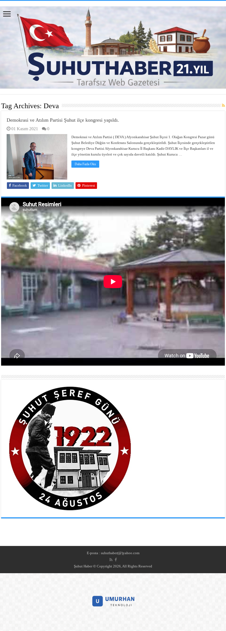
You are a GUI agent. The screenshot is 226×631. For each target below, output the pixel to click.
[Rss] (111, 559)
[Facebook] (115, 559)
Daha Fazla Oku (85, 164)
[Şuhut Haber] (113, 46)
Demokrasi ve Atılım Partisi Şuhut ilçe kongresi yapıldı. (63, 120)
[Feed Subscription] (223, 106)
